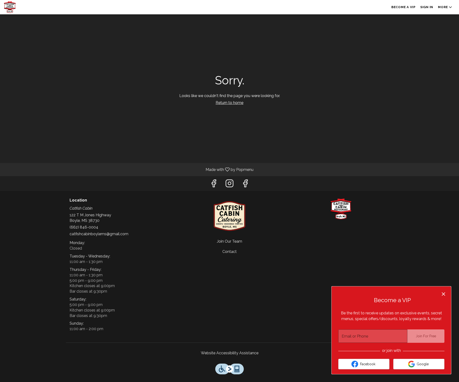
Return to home (229, 102)
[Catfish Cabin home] (25, 7)
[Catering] (229, 215)
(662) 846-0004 (84, 227)
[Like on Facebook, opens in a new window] (213, 185)
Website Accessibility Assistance (229, 353)
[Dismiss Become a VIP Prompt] (443, 294)
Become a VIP (403, 7)
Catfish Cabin (341, 209)
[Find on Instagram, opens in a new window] (229, 185)
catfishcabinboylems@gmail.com (99, 234)
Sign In (426, 7)
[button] (445, 7)
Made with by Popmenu (128, 169)
